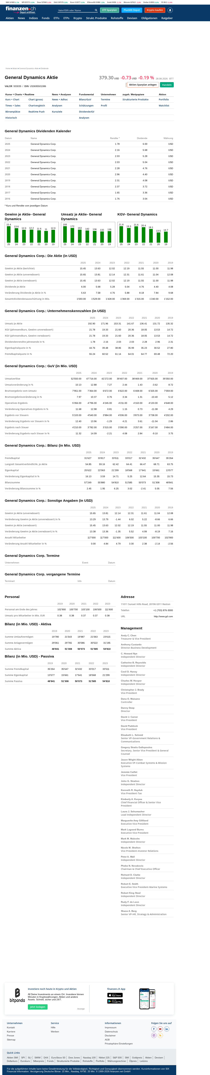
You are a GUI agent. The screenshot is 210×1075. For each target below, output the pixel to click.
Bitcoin (127, 2)
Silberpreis (38, 1061)
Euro (72, 2)
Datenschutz (111, 1031)
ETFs (56, 18)
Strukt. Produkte (96, 18)
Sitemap (11, 1039)
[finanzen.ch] (21, 8)
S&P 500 (117, 1057)
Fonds (46, 18)
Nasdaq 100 (89, 1057)
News (21, 18)
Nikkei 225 (104, 1057)
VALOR (8, 86)
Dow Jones (74, 1057)
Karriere (11, 1031)
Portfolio (164, 99)
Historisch (11, 117)
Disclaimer (110, 1035)
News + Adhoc (60, 99)
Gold (109, 2)
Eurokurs (25, 1061)
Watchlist (164, 105)
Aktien (10, 18)
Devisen (132, 18)
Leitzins (144, 1061)
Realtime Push (37, 111)
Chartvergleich (37, 105)
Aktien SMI (12, 1057)
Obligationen (149, 18)
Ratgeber (167, 18)
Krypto (78, 18)
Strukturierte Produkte (135, 99)
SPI (23, 2)
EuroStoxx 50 (58, 1057)
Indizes (33, 18)
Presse (10, 1035)
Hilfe (53, 1027)
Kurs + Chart (12, 99)
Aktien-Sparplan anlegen (143, 84)
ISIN (26, 86)
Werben (55, 1031)
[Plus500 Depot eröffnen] (24, 12)
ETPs (66, 18)
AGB (107, 1039)
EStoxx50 (91, 2)
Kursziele (57, 111)
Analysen (57, 105)
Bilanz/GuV (85, 99)
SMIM (37, 1057)
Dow (39, 2)
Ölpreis (133, 1061)
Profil (104, 105)
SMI (7, 2)
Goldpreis (137, 1057)
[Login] (170, 10)
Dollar (145, 2)
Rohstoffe (117, 18)
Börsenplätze (12, 111)
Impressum (110, 1027)
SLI (29, 1057)
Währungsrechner (116, 1061)
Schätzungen (86, 105)
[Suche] (96, 10)
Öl (162, 2)
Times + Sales (12, 105)
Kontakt (11, 1027)
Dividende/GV (86, 111)
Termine (105, 99)
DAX (56, 2)
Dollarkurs (12, 1061)
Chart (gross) (36, 99)
